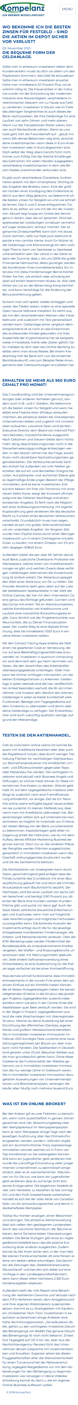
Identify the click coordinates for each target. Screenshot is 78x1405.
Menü (67, 9)
